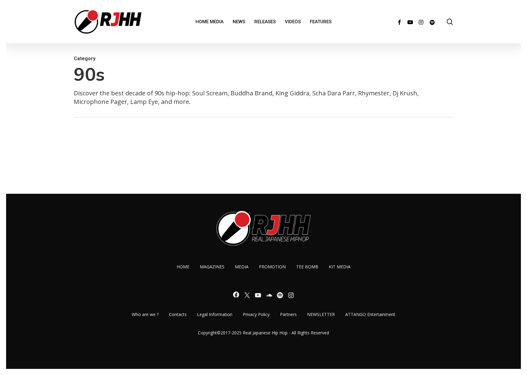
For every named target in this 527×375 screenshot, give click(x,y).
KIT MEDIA (339, 267)
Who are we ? (145, 314)
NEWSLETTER (321, 314)
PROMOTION (272, 267)
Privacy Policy (256, 314)
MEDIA (242, 267)
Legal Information (214, 314)
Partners (288, 314)
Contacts (178, 314)
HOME (183, 267)
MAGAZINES (212, 267)
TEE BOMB (307, 267)
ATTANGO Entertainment (370, 314)
